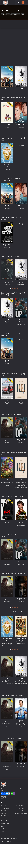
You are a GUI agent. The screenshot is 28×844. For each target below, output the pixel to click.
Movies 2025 (3, 813)
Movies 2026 (3, 810)
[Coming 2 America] (21, 626)
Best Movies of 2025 (19, 808)
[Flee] (21, 388)
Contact (2, 841)
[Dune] (7, 427)
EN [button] (18, 2)
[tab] (10, 288)
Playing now (3, 826)
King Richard (7, 124)
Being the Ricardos (21, 124)
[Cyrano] (21, 509)
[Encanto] (7, 467)
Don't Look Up (21, 319)
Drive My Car (7, 400)
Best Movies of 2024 (19, 810)
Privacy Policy (9, 841)
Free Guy (21, 720)
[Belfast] (21, 76)
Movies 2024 (3, 815)
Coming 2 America (21, 638)
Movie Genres (4, 805)
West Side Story (7, 244)
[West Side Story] (7, 232)
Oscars (2, 831)
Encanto (7, 479)
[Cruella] (7, 509)
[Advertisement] (14, 43)
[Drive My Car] (7, 388)
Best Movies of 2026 (19, 805)
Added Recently (4, 828)
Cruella (7, 521)
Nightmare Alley (21, 598)
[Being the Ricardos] (21, 112)
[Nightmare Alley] (21, 586)
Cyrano (21, 521)
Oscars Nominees (15, 14)
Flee (21, 400)
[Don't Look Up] (21, 308)
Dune (7, 439)
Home (2, 14)
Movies (7, 14)
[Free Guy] (21, 708)
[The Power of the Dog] (7, 269)
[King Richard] (7, 112)
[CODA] (7, 76)
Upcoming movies (5, 823)
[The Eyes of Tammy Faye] (7, 153)
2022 (23, 14)
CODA (7, 88)
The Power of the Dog (7, 281)
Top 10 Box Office (5, 808)
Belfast (21, 88)
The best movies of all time (21, 813)
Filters (3, 24)
